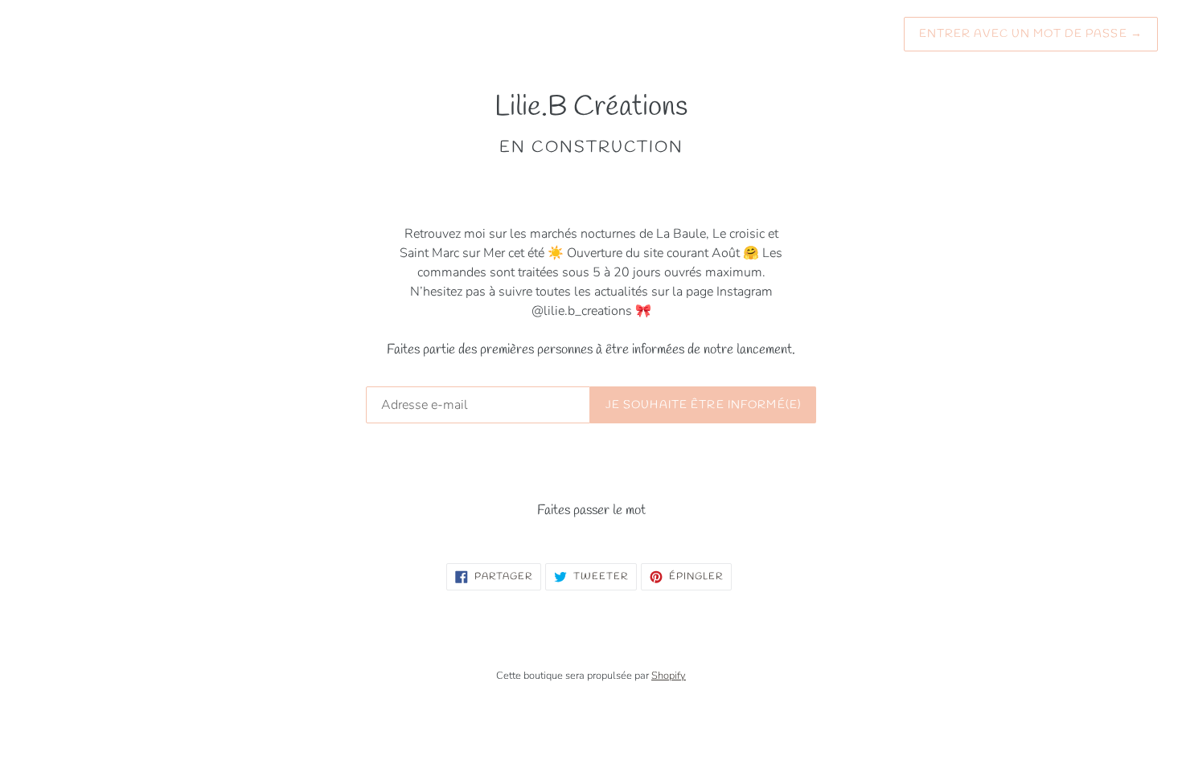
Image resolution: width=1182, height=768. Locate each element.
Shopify (668, 675)
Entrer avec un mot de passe (1031, 34)
